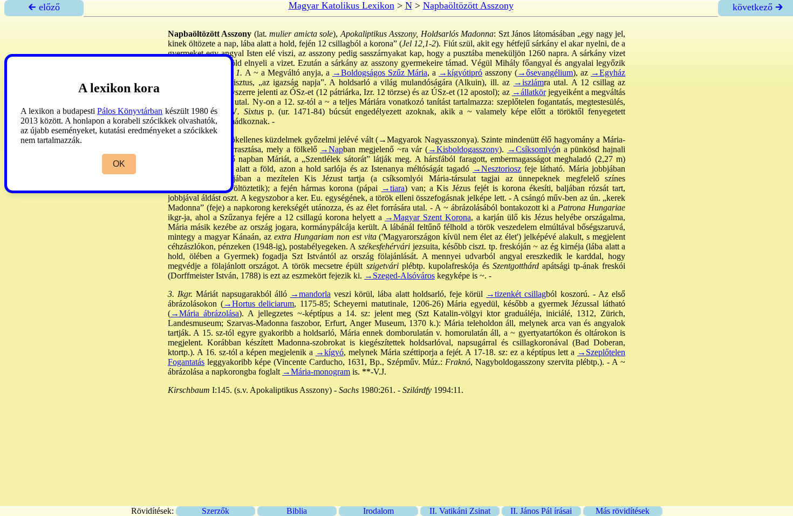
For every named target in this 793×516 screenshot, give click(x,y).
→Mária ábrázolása (204, 313)
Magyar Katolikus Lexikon (341, 5)
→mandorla (310, 293)
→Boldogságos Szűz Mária (379, 72)
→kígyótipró (460, 72)
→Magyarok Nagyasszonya (426, 139)
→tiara (393, 188)
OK (119, 163)
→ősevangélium (545, 72)
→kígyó (330, 352)
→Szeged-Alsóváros (399, 275)
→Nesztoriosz (497, 168)
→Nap (331, 149)
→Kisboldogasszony (463, 149)
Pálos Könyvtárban (129, 111)
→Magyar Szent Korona (428, 217)
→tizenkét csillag (516, 293)
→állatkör (529, 92)
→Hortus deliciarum (259, 303)
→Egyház (608, 72)
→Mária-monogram (316, 371)
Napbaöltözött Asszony (468, 5)
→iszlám (529, 82)
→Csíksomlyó (531, 149)
